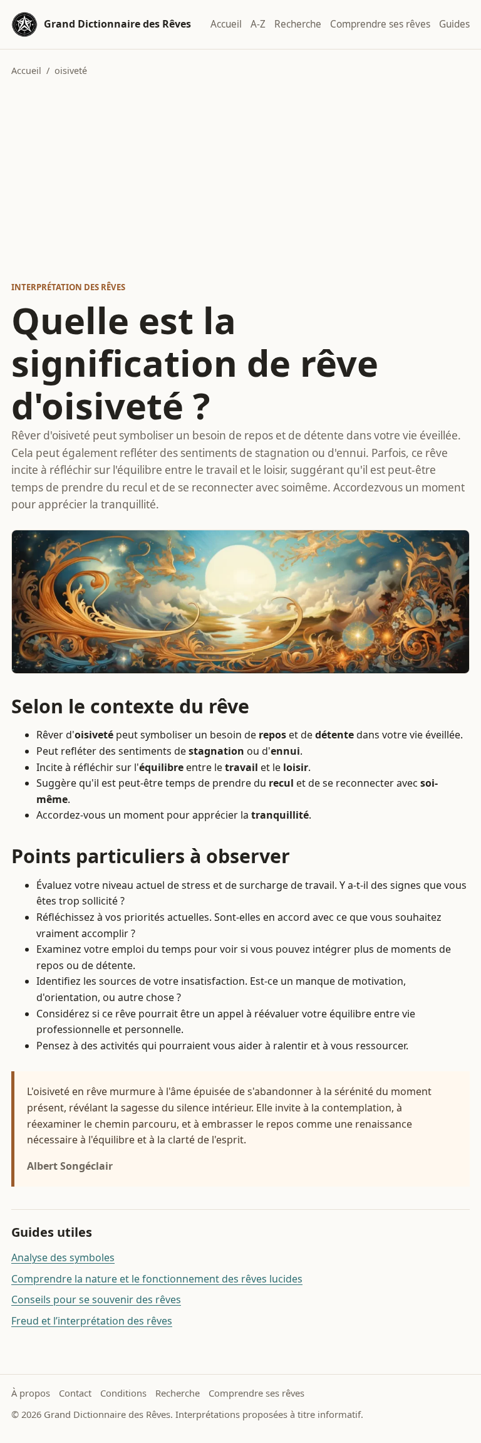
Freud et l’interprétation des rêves (91, 1321)
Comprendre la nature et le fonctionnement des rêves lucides (157, 1279)
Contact (75, 1393)
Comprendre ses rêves (380, 24)
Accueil (226, 24)
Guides (454, 24)
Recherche (297, 24)
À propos (30, 1393)
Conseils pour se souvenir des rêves (96, 1299)
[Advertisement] (240, 179)
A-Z (258, 24)
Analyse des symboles (63, 1257)
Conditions (123, 1393)
